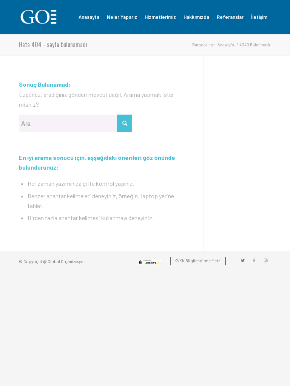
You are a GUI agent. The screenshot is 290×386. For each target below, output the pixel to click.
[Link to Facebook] (254, 260)
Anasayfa (226, 44)
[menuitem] (89, 17)
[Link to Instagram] (265, 260)
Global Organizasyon (67, 261)
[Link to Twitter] (242, 260)
